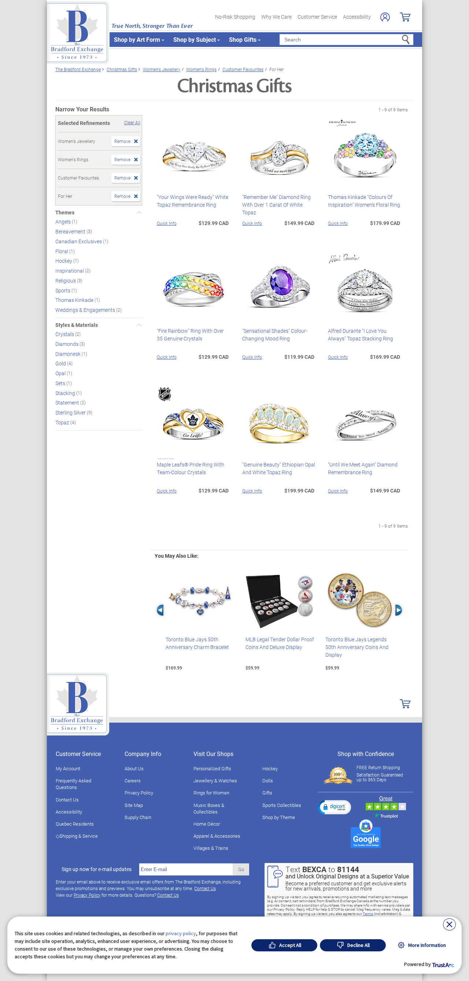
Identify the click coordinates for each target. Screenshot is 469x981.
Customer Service (317, 16)
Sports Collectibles (281, 805)
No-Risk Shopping (235, 16)
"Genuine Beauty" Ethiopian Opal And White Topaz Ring (278, 468)
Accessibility (357, 16)
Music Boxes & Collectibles (208, 808)
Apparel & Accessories (216, 836)
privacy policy (181, 933)
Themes (64, 212)
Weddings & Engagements (85, 309)
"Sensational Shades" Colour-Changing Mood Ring (274, 334)
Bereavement (70, 231)
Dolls (267, 780)
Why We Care (276, 16)
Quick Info (167, 223)
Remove (122, 141)
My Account (68, 768)
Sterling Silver (71, 412)
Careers (133, 780)
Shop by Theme (278, 817)
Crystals (65, 334)
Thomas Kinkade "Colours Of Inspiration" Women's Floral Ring (364, 200)
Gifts (267, 792)
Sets (60, 383)
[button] (334, 807)
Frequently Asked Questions (73, 783)
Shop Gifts (242, 39)
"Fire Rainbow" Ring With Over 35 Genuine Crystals (190, 334)
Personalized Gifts (212, 768)
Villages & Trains (210, 848)
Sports (63, 290)
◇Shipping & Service (77, 836)
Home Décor (206, 823)
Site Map (134, 805)
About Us (134, 768)
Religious (66, 280)
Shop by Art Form (137, 39)
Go (241, 869)
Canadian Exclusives (79, 241)
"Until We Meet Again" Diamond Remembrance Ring (363, 468)
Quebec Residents (75, 823)
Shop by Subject (194, 39)
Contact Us (67, 799)
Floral (62, 250)
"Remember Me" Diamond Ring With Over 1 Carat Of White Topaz (276, 204)
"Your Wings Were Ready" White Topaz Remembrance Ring (192, 200)
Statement (67, 402)
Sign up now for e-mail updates (97, 869)
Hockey (64, 260)
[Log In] (385, 17)
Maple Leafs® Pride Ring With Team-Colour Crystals (190, 468)
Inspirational (70, 270)
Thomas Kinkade (75, 299)
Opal (61, 373)
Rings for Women (211, 792)
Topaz (62, 422)
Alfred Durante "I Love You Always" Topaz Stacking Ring (360, 334)
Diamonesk (68, 353)
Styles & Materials (76, 325)
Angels (63, 221)
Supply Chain (138, 817)
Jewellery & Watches (215, 780)
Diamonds (67, 343)
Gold (61, 363)
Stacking (65, 392)
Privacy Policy (139, 792)
